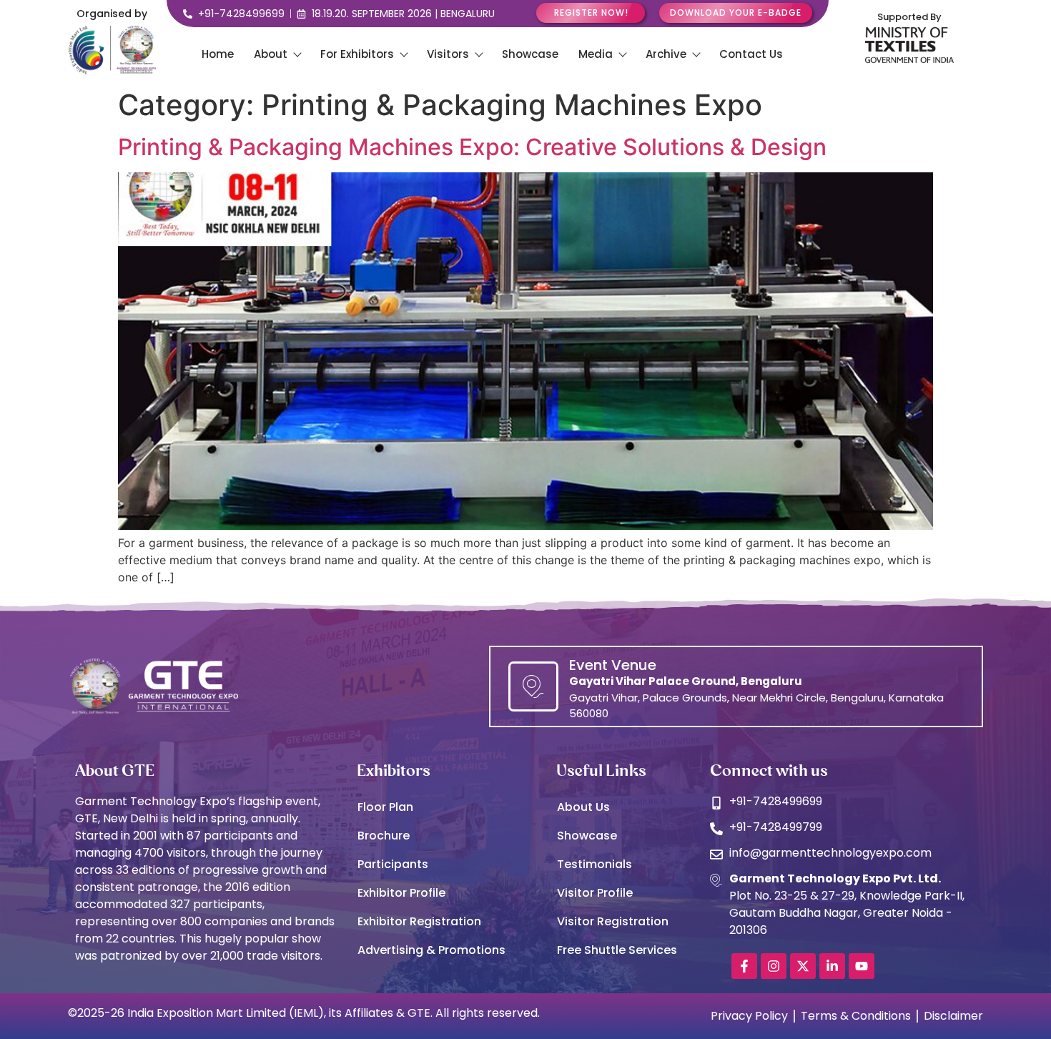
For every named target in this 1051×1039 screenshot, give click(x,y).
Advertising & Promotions (431, 950)
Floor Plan (385, 807)
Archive (666, 53)
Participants (392, 864)
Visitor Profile (595, 893)
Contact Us (751, 53)
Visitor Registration (612, 921)
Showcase (530, 53)
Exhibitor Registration (419, 921)
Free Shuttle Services (617, 950)
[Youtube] (861, 966)
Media (595, 53)
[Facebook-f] (744, 966)
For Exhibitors (357, 53)
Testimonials (594, 864)
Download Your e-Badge (735, 12)
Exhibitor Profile (401, 893)
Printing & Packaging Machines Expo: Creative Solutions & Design (472, 147)
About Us (583, 807)
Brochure (383, 835)
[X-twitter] (803, 966)
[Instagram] (773, 966)
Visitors (448, 53)
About (270, 53)
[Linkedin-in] (832, 966)
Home (218, 53)
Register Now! (591, 12)
